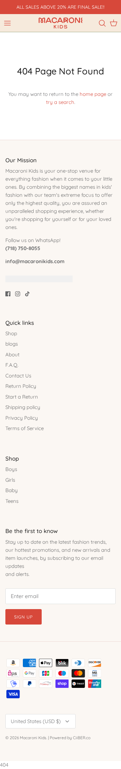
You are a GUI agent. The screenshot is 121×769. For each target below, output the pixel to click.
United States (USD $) (36, 721)
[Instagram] (17, 293)
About (12, 354)
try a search (60, 102)
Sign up (23, 616)
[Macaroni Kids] (60, 22)
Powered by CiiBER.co (70, 737)
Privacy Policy (21, 418)
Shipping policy (22, 407)
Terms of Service (24, 428)
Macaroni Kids (33, 737)
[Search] (102, 23)
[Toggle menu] (7, 23)
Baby (11, 490)
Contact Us (18, 375)
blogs (11, 344)
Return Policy (20, 386)
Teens (11, 501)
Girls (10, 480)
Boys (11, 469)
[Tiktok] (27, 293)
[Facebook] (7, 293)
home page (93, 94)
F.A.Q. (11, 365)
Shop (11, 333)
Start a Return (21, 397)
